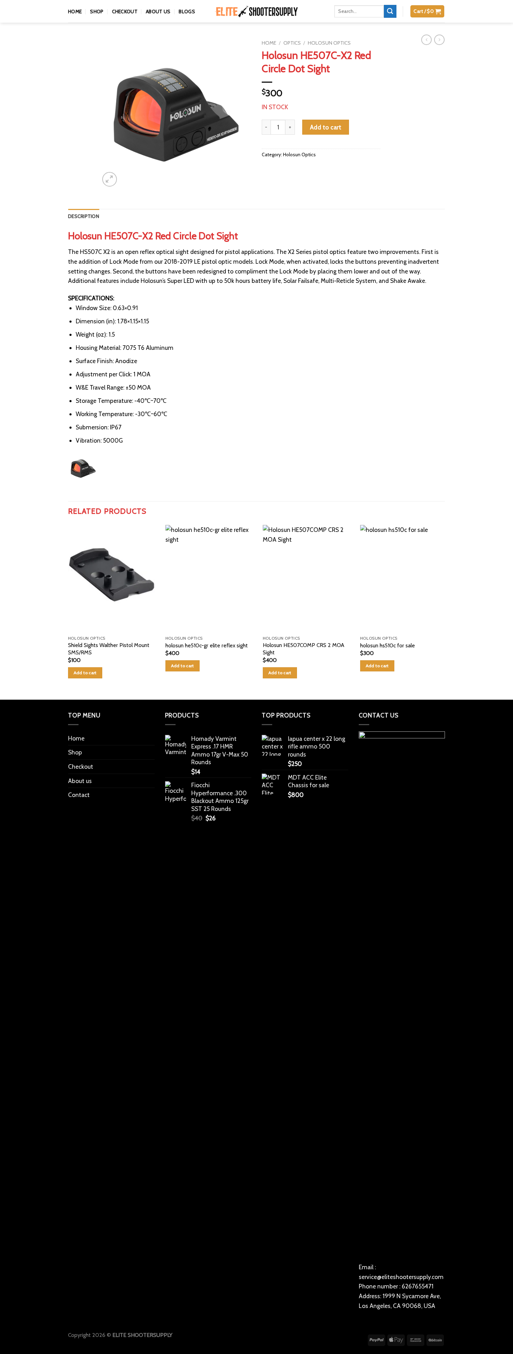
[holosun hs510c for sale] (400, 591)
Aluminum (159, 360)
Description (83, 229)
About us (80, 793)
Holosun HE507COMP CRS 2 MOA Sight (300, 662)
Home (75, 24)
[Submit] (390, 24)
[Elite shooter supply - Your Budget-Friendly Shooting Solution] (256, 24)
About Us (158, 24)
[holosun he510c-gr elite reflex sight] (208, 591)
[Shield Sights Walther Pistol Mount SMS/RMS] (112, 591)
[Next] (239, 125)
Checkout (124, 24)
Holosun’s (153, 294)
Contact (79, 808)
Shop (96, 24)
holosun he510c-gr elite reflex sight (205, 658)
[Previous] (111, 125)
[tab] (83, 229)
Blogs (187, 24)
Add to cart (326, 140)
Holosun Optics (329, 56)
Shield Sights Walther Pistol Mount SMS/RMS (108, 662)
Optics (292, 56)
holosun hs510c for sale (383, 658)
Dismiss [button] (353, 6)
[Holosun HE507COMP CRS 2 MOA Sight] (304, 591)
